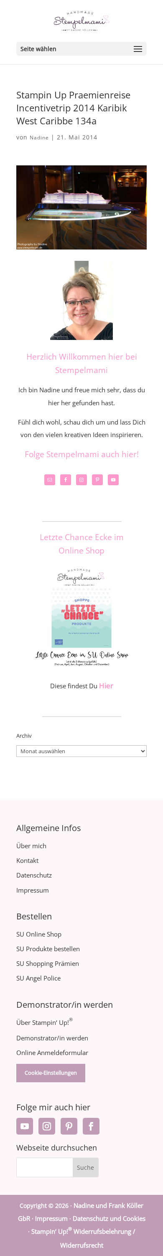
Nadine (39, 137)
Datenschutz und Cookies (109, 1218)
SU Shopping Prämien (47, 963)
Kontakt (27, 860)
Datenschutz (34, 875)
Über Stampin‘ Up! (44, 1022)
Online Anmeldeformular (52, 1052)
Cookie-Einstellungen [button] (51, 1072)
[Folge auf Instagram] (46, 1126)
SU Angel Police (38, 978)
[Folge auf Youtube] (24, 1126)
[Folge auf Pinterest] (69, 1126)
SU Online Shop (38, 934)
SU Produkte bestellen (48, 949)
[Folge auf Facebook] (91, 1126)
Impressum (32, 890)
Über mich (31, 846)
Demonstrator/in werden (52, 1038)
